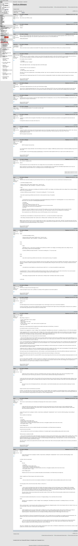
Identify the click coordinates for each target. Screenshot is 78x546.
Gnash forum (3, 37)
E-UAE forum (3, 36)
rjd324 (14, 106)
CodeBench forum (4, 33)
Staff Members (2, 51)
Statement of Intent (3, 49)
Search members (3, 56)
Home (1, 1)
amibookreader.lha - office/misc (6, 59)
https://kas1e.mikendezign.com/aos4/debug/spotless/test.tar (40, 199)
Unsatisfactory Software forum (6, 47)
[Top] (75, 22)
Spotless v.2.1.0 (22, 300)
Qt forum (2, 42)
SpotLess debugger (20, 4)
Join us (21, 78)
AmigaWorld (2, 22)
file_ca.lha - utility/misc (6, 62)
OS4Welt (1, 14)
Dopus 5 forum (3, 35)
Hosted (1, 25)
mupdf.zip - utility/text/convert (6, 66)
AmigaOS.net (2, 16)
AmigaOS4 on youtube (24, 79)
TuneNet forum (3, 46)
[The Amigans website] (4, 0)
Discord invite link (3, 10)
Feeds (1, 2)
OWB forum (3, 41)
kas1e (14, 53)
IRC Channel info (3, 7)
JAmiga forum (3, 39)
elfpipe (14, 24)
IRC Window (2, 8)
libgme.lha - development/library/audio (7, 73)
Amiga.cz (1, 24)
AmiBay (1, 20)
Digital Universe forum (5, 34)
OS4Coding (2, 21)
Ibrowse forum (3, 38)
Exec (1, 23)
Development (20, 1)
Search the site (2, 55)
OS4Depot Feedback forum (5, 28)
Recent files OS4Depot (4, 5)
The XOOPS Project (45, 545)
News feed (2, 3)
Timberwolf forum (4, 44)
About (1, 48)
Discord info (2, 9)
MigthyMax (15, 44)
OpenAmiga (2, 13)
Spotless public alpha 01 (24, 38)
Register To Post (16, 533)
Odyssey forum (3, 40)
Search (1, 54)
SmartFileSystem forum (5, 43)
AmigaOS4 (25, 1)
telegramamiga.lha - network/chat (6, 77)
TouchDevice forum (4, 45)
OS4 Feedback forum (4, 27)
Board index (15, 1)
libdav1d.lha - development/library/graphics (7, 69)
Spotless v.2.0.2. (29, 160)
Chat (1, 6)
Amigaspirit (2, 18)
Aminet (1, 17)
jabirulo (14, 14)
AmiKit (1, 19)
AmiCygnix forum (4, 30)
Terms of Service (3, 50)
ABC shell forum (4, 31)
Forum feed (2, 4)
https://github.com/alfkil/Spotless (37, 151)
